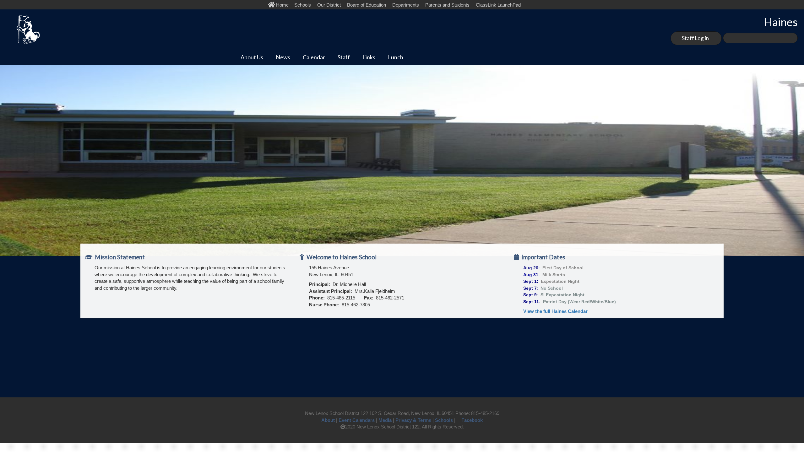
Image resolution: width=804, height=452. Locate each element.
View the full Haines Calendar (555, 311)
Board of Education (366, 5)
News (283, 57)
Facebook (472, 420)
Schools (302, 5)
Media (385, 420)
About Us (252, 57)
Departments (405, 5)
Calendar (314, 57)
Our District (329, 5)
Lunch (395, 57)
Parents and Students (447, 5)
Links (368, 57)
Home (283, 5)
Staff (344, 57)
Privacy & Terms (413, 420)
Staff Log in (695, 38)
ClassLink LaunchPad (498, 5)
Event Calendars (357, 420)
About (328, 420)
